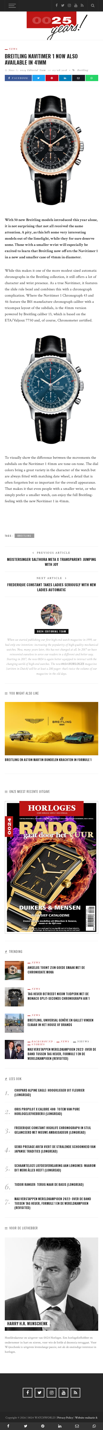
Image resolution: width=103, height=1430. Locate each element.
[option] (51, 732)
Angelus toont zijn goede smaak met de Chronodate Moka (56, 969)
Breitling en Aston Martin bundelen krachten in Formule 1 (48, 759)
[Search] (92, 5)
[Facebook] (56, 5)
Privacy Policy (65, 1417)
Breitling (82, 70)
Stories (38, 1044)
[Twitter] (62, 5)
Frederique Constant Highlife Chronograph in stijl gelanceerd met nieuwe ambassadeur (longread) (52, 1130)
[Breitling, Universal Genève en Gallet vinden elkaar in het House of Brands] (14, 1022)
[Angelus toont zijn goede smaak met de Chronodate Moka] (14, 970)
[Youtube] (76, 5)
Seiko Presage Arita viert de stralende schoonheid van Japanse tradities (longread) (55, 1149)
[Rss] (82, 5)
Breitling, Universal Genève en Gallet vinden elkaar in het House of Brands (60, 1022)
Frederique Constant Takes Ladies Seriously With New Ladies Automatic (51, 587)
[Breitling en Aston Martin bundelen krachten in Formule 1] (51, 728)
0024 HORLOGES (73, 664)
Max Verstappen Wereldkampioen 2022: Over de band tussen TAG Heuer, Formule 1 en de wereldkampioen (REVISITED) (62, 1054)
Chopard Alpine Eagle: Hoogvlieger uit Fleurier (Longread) (49, 1092)
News (13, 48)
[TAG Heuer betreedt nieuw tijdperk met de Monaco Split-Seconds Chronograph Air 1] (14, 996)
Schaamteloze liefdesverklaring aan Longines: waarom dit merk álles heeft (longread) (55, 1167)
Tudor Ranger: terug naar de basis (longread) (49, 1184)
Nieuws (83, 1041)
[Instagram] (69, 5)
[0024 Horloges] (51, 26)
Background (42, 1041)
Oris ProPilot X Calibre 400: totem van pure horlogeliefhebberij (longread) (47, 1111)
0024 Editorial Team (33, 70)
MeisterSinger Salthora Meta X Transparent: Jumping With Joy (51, 562)
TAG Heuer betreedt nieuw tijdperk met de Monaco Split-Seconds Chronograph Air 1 (59, 996)
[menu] (11, 6)
